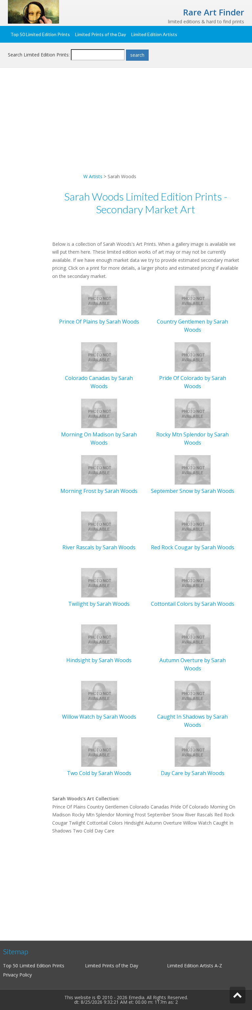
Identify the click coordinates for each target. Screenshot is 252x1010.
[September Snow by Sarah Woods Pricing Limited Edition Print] (193, 469)
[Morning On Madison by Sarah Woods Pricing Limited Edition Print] (99, 413)
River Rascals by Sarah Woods (99, 547)
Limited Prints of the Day (100, 34)
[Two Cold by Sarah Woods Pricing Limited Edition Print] (99, 751)
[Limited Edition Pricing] (33, 11)
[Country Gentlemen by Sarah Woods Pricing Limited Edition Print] (193, 300)
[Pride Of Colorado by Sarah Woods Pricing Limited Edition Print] (193, 356)
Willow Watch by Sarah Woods (99, 716)
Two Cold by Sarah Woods (99, 773)
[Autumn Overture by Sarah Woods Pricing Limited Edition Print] (193, 639)
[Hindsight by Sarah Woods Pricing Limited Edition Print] (99, 639)
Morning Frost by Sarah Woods (98, 490)
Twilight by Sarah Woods (99, 603)
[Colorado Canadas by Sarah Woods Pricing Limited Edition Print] (99, 356)
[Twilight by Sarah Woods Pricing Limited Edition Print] (99, 582)
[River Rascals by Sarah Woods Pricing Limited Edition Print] (99, 526)
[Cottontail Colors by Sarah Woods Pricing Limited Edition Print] (193, 582)
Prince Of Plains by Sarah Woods (99, 321)
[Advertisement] (126, 127)
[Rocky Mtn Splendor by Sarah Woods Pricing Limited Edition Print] (193, 413)
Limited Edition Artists (154, 34)
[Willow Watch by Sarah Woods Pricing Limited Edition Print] (99, 695)
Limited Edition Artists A (192, 965)
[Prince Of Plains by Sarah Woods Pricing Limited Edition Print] (99, 300)
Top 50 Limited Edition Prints (40, 34)
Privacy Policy (17, 975)
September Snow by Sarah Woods (192, 490)
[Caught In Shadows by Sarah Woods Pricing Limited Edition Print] (193, 695)
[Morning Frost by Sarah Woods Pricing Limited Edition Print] (99, 469)
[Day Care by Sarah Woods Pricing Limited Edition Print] (193, 751)
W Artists (92, 176)
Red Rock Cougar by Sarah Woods (192, 547)
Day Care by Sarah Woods (192, 773)
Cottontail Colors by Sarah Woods (192, 603)
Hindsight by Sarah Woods (99, 660)
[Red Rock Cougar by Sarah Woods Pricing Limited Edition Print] (193, 526)
